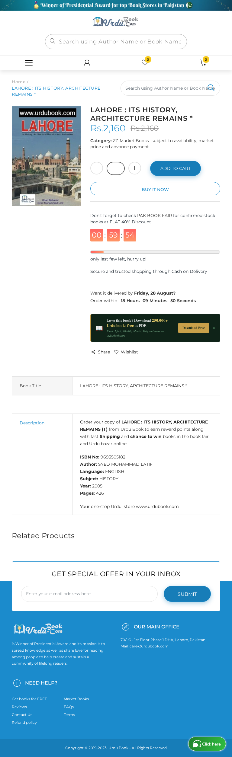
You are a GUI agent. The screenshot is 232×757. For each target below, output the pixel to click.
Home (18, 82)
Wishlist (129, 352)
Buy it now (155, 189)
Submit (187, 594)
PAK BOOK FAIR (155, 215)
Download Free (193, 327)
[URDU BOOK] (116, 22)
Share (104, 352)
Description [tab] (32, 423)
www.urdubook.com (157, 506)
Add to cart (175, 168)
